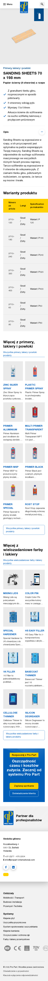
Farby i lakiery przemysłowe (16, 939)
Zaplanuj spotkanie (24, 786)
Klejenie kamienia (11, 931)
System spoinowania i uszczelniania (20, 926)
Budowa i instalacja (12, 902)
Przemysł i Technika (12, 906)
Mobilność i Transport (13, 897)
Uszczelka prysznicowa (14, 922)
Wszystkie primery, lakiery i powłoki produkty (20, 354)
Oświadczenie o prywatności (16, 971)
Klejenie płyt (9, 918)
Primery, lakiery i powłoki (17, 68)
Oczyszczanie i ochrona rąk (16, 935)
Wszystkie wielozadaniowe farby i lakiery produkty (22, 561)
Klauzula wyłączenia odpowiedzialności (20, 975)
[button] (42, 4)
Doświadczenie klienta (24, 793)
